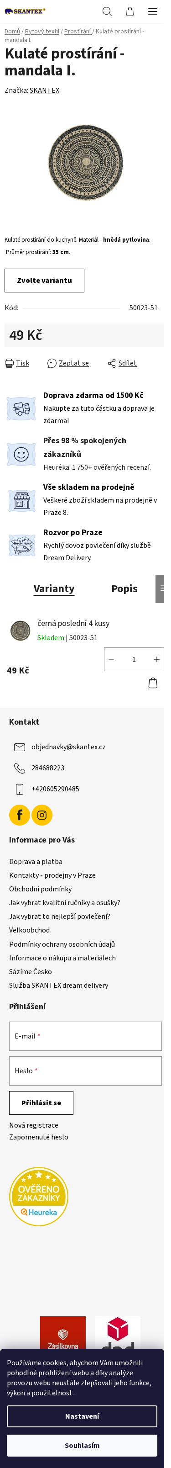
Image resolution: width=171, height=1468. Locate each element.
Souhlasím (82, 1446)
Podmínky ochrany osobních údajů (62, 944)
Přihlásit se (41, 1103)
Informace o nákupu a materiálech (62, 958)
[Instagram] (41, 815)
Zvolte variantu (44, 281)
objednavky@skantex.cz (68, 747)
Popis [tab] (124, 589)
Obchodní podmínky (40, 889)
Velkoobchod (29, 930)
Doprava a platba (35, 862)
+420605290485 (55, 789)
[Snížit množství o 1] (111, 659)
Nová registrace (33, 1125)
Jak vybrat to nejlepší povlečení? (59, 917)
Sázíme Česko (30, 972)
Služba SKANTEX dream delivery (58, 985)
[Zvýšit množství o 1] (157, 659)
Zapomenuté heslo (38, 1137)
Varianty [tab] (54, 589)
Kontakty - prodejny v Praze (52, 875)
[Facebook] (19, 815)
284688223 (47, 768)
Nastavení (82, 1416)
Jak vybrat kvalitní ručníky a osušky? (64, 903)
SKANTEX (44, 90)
